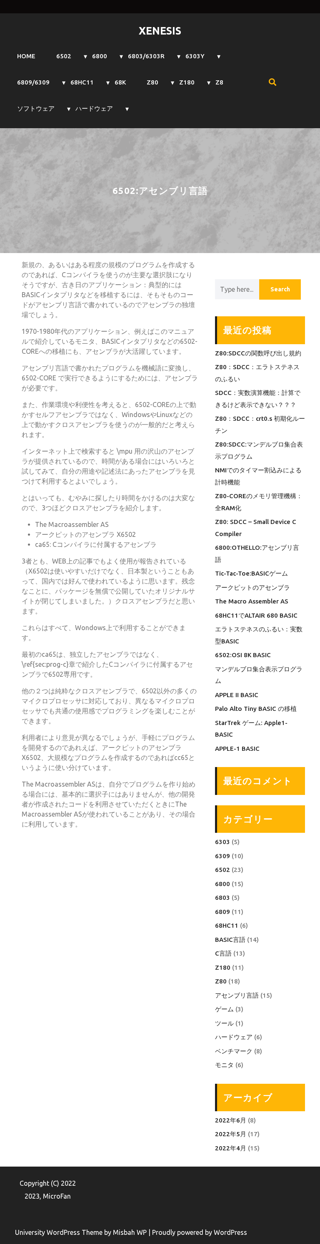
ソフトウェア (36, 108)
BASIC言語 (230, 939)
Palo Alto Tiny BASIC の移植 (256, 708)
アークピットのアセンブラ (252, 587)
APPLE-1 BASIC (237, 748)
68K (120, 82)
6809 (222, 911)
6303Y (195, 56)
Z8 (219, 82)
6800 (99, 56)
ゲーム (224, 1009)
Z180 (187, 82)
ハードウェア (94, 108)
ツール (224, 1023)
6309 (222, 855)
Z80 (152, 82)
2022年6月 (230, 1120)
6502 (63, 56)
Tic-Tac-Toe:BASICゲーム (251, 573)
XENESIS (160, 31)
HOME (26, 56)
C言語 (223, 953)
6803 (222, 897)
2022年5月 (230, 1133)
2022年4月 (230, 1148)
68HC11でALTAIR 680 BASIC (256, 615)
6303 (222, 841)
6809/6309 (33, 82)
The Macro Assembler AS (251, 601)
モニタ (224, 1064)
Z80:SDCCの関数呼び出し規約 (258, 353)
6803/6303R (146, 56)
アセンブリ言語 (237, 995)
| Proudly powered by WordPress (197, 1232)
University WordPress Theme (59, 1232)
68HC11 (82, 82)
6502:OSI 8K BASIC (243, 654)
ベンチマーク (233, 1051)
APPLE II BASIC (236, 694)
